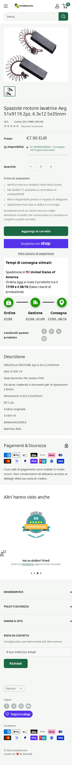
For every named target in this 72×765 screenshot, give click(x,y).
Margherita (28, 564)
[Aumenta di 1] (51, 167)
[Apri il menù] (6, 6)
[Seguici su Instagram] (21, 706)
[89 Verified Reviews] (36, 540)
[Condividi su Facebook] (44, 331)
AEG (6, 121)
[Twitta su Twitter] (58, 331)
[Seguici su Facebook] (6, 706)
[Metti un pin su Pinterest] (51, 331)
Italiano (11, 688)
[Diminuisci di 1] (31, 167)
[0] (65, 6)
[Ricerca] (63, 16)
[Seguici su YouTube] (28, 706)
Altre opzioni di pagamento (36, 253)
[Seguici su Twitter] (14, 706)
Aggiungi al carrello (36, 231)
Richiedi (16, 663)
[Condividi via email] (44, 338)
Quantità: (10, 166)
